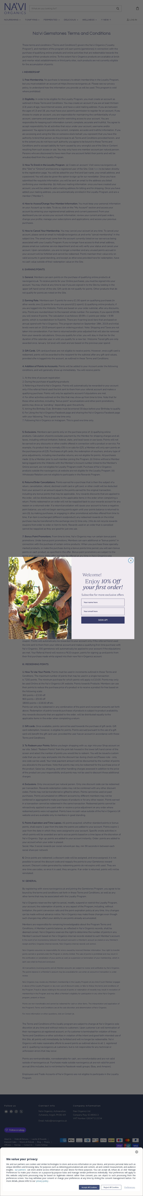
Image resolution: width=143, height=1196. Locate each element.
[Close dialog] (130, 560)
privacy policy (42, 1181)
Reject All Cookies (111, 1187)
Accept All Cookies (89, 1187)
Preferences (129, 1187)
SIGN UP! (103, 620)
